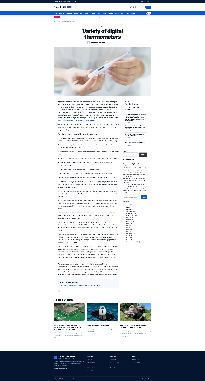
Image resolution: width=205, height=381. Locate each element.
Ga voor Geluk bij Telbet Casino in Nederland (73, 17)
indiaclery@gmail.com (71, 285)
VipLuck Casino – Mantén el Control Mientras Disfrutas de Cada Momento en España (134, 180)
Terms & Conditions (137, 362)
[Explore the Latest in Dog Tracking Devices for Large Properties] (135, 312)
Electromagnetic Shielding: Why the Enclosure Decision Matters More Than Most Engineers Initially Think (68, 327)
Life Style (110, 13)
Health (98, 13)
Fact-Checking (91, 367)
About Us (89, 359)
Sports (117, 13)
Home (104, 13)
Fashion (86, 13)
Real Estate (129, 234)
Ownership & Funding (115, 362)
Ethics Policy (113, 359)
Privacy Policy (135, 359)
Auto (56, 13)
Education (69, 13)
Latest (148, 13)
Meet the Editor (91, 362)
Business (61, 13)
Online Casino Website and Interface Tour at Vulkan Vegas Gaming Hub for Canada (134, 190)
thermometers (64, 291)
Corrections (148, 1)
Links (127, 231)
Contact (133, 13)
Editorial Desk (141, 1)
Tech (122, 13)
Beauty (128, 207)
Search (148, 7)
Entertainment (78, 13)
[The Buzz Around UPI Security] (102, 312)
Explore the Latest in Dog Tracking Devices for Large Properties (133, 326)
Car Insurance (130, 211)
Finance (93, 13)
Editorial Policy (91, 365)
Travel (127, 13)
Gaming (128, 221)
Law (127, 227)
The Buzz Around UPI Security (98, 325)
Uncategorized (130, 242)
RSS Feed (112, 367)
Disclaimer (134, 365)
